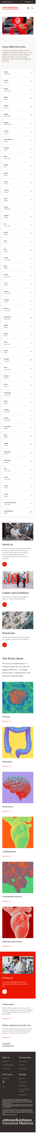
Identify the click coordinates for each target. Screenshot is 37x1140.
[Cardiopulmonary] (17, 832)
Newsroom (8, 633)
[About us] (17, 531)
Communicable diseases (12, 896)
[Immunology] (17, 742)
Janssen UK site (8, 1103)
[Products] (17, 965)
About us (7, 544)
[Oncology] (17, 697)
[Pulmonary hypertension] (17, 922)
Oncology (6, 716)
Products (7, 978)
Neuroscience (7, 806)
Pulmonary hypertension (12, 941)
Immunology (7, 761)
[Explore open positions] (17, 580)
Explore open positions (15, 592)
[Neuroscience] (17, 787)
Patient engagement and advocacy (16, 1025)
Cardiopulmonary (9, 851)
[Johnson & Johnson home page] (10, 8)
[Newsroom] (17, 620)
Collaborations (8, 1004)
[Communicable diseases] (17, 877)
